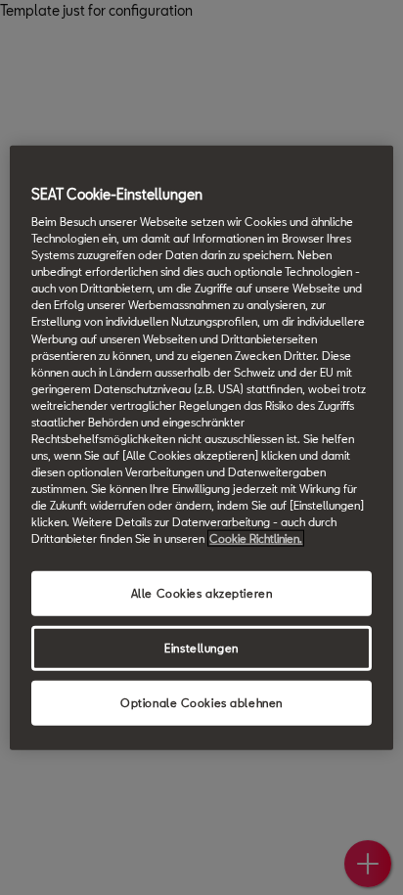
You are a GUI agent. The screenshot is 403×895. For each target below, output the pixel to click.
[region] (201, 447)
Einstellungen (201, 648)
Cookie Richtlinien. (255, 538)
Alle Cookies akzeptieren (202, 593)
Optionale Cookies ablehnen (201, 702)
